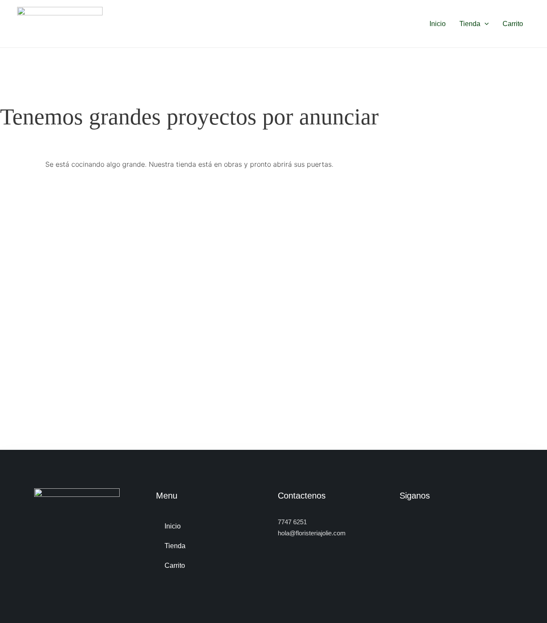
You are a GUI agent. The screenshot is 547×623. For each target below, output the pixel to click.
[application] (484, 24)
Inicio (437, 23)
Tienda (469, 23)
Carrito (513, 23)
